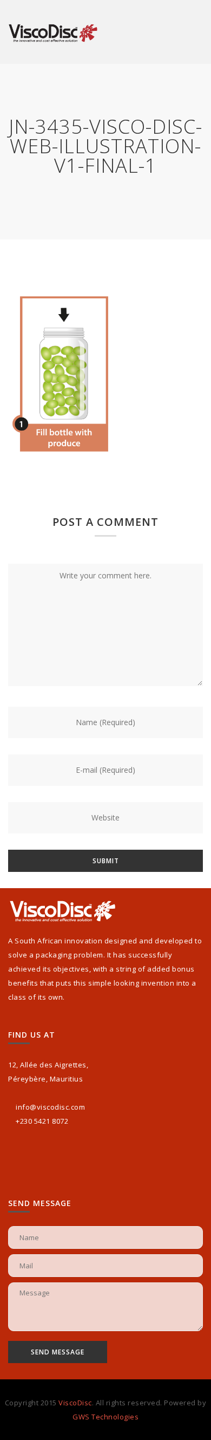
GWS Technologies (105, 1417)
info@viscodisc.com (50, 1107)
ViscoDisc (75, 1403)
